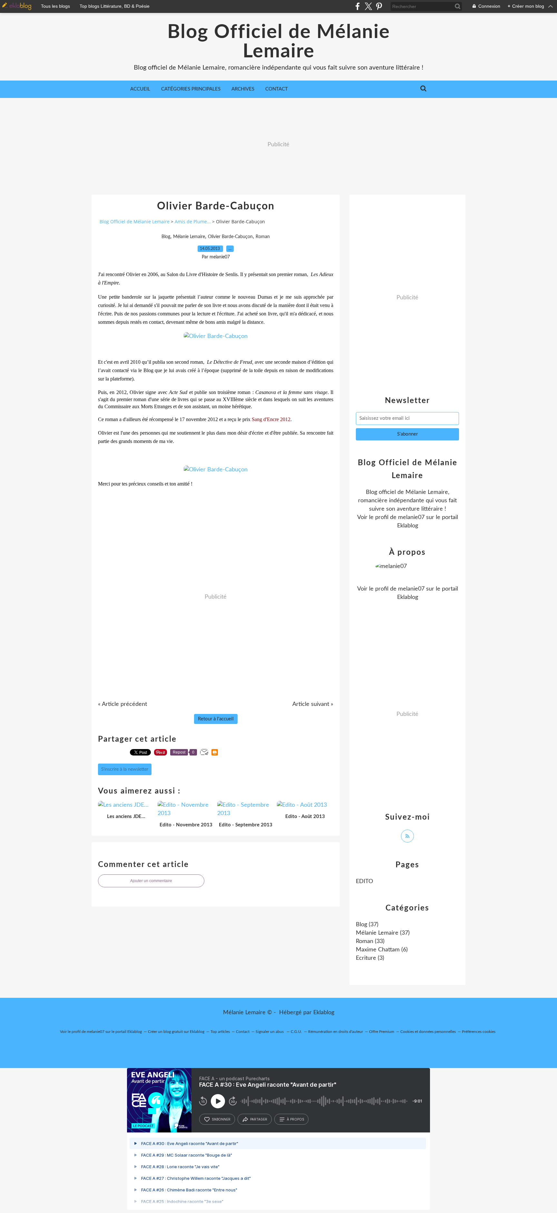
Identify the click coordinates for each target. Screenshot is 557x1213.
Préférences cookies (478, 1032)
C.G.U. (296, 1032)
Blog (165, 237)
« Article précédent (122, 704)
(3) (370, 958)
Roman (263, 237)
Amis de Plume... (193, 221)
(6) (382, 950)
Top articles (220, 1032)
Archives (242, 89)
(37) (367, 925)
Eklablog (323, 1013)
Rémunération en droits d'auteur (335, 1032)
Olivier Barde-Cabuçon (230, 237)
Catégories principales (190, 89)
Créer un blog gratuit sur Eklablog (176, 1032)
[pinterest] (379, 6)
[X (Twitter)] (368, 6)
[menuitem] (140, 89)
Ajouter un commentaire (151, 881)
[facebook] (358, 6)
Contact (276, 89)
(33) (370, 941)
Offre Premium (381, 1032)
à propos (295, 1119)
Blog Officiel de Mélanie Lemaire (278, 42)
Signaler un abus (270, 1032)
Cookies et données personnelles (428, 1032)
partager (258, 1119)
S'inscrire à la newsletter (124, 769)
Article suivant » (312, 704)
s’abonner (221, 1119)
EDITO (364, 881)
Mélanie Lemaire (189, 237)
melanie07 (411, 517)
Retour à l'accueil (216, 719)
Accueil (140, 89)
